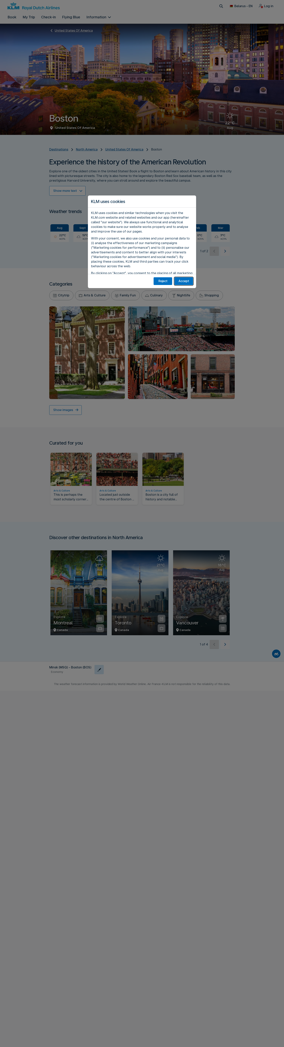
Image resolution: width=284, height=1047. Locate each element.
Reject (163, 281)
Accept (184, 281)
